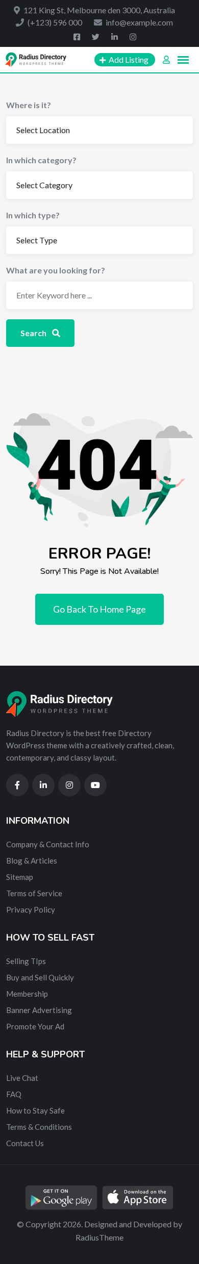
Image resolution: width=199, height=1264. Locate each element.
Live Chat (22, 1077)
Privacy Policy (30, 909)
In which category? (41, 160)
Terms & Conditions (39, 1126)
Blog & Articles (31, 860)
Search (34, 333)
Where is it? (28, 105)
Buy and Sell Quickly (40, 977)
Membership (27, 993)
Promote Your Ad (35, 1026)
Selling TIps (26, 961)
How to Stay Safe (35, 1110)
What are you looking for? (55, 270)
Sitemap (19, 876)
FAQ (13, 1094)
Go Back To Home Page (99, 609)
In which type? (33, 215)
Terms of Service (34, 893)
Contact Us (25, 1143)
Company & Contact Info (47, 844)
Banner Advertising (39, 1010)
